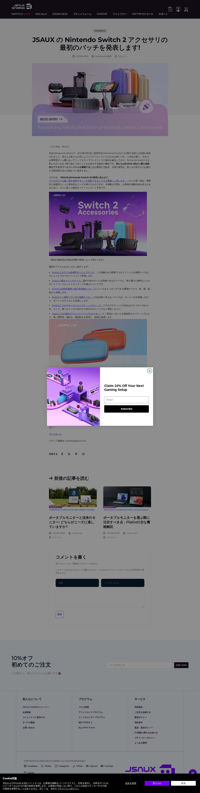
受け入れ (157, 783)
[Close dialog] (149, 370)
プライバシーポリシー (68, 788)
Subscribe (126, 408)
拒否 (183, 783)
